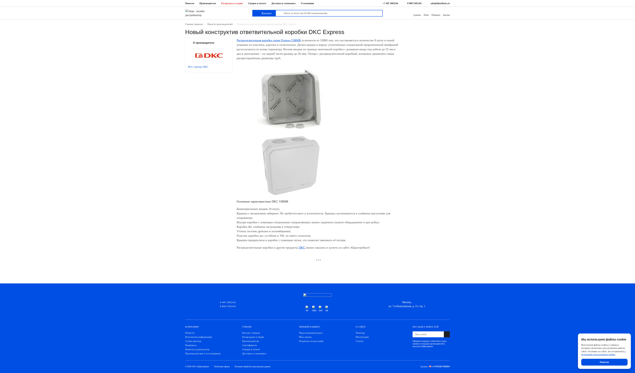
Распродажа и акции (232, 3)
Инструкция (362, 337)
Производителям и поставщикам (203, 353)
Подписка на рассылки (311, 341)
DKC (302, 247)
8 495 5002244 (228, 302)
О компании (307, 3)
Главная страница (194, 24)
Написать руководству (197, 349)
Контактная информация (198, 337)
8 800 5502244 (414, 3)
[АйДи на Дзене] (321, 309)
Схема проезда (193, 341)
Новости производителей (220, 24)
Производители (207, 3)
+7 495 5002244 (390, 3)
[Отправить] (447, 334)
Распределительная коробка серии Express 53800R (269, 40)
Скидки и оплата (257, 3)
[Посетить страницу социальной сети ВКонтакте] (308, 309)
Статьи (359, 341)
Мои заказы (305, 337)
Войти (426, 15)
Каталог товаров (251, 333)
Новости (189, 3)
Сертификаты (249, 345)
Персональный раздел (311, 333)
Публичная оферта (222, 366)
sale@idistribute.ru (440, 3)
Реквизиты (190, 345)
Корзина (446, 15)
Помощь (360, 333)
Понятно (604, 362)
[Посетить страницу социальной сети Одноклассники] (327, 309)
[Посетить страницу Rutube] (314, 309)
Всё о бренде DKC (198, 66)
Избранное (435, 15)
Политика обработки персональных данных (253, 366)
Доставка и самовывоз (283, 3)
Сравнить (417, 15)
